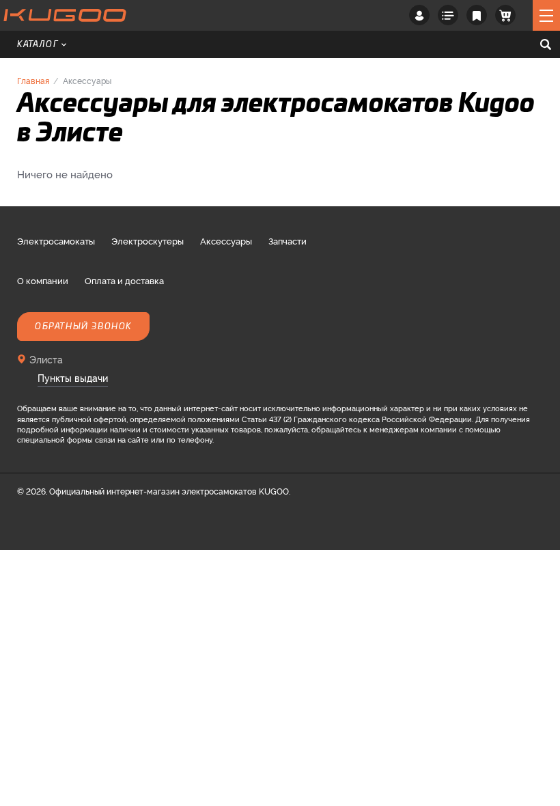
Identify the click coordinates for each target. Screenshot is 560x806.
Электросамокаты (56, 240)
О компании (42, 280)
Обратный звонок (83, 326)
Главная (33, 80)
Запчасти (287, 240)
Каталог (38, 44)
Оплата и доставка (124, 280)
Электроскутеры (147, 240)
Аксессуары (226, 240)
